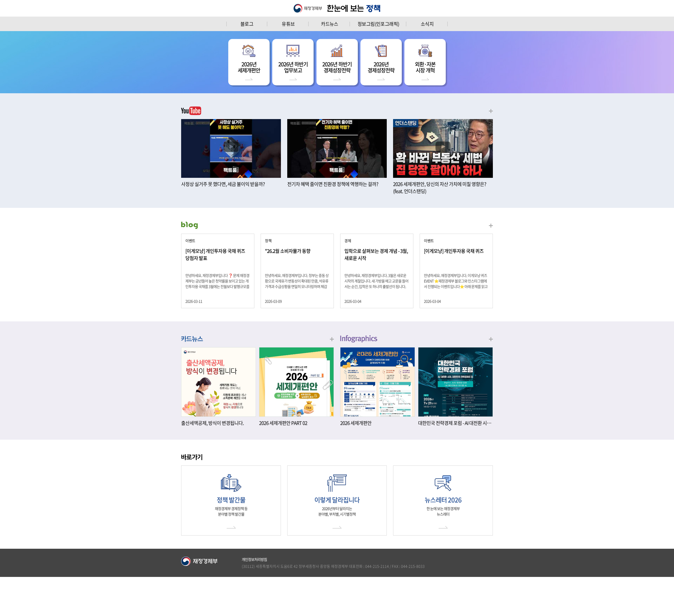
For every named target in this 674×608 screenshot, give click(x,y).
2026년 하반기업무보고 (293, 67)
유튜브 (288, 23)
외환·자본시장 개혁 (425, 67)
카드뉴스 (329, 23)
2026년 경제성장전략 (381, 67)
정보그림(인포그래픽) (378, 23)
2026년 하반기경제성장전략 (337, 67)
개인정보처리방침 (254, 559)
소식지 (427, 23)
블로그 (246, 23)
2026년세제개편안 (249, 67)
